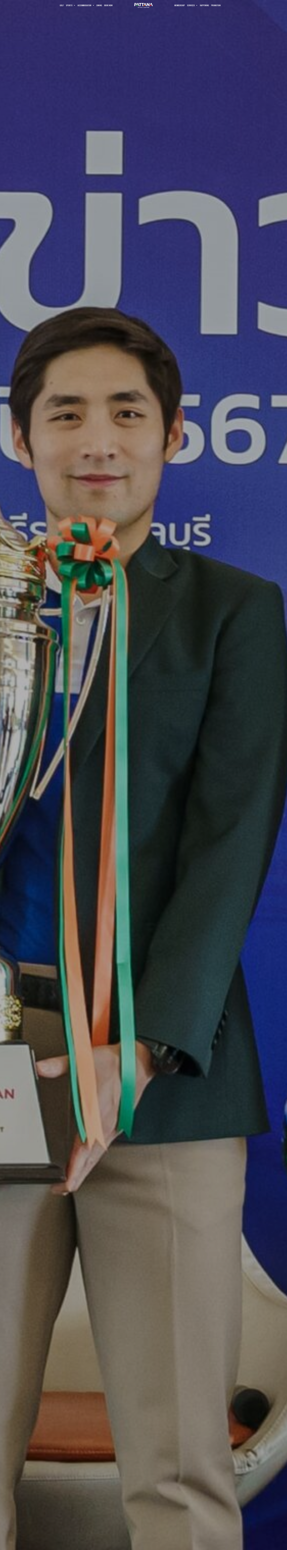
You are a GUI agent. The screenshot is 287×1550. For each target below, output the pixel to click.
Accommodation (84, 5)
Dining (99, 5)
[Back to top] (257, 1468)
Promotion (216, 5)
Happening (204, 5)
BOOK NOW (108, 5)
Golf (62, 5)
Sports (69, 5)
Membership (179, 5)
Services (191, 5)
